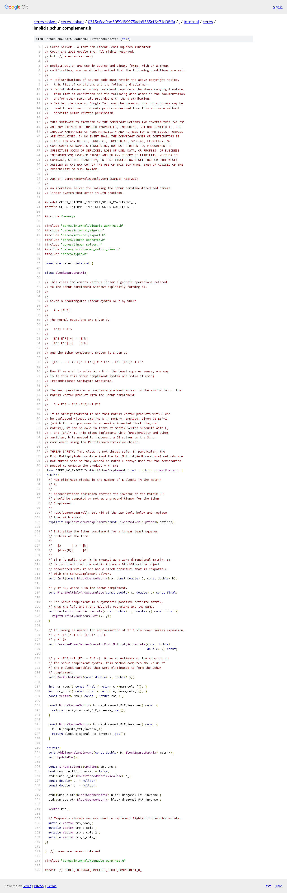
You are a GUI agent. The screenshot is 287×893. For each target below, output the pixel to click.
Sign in (278, 7)
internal (191, 21)
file (125, 39)
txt (268, 886)
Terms (52, 886)
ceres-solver (45, 21)
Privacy (39, 886)
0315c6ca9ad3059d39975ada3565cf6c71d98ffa (131, 21)
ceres (208, 21)
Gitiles (27, 886)
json (279, 886)
